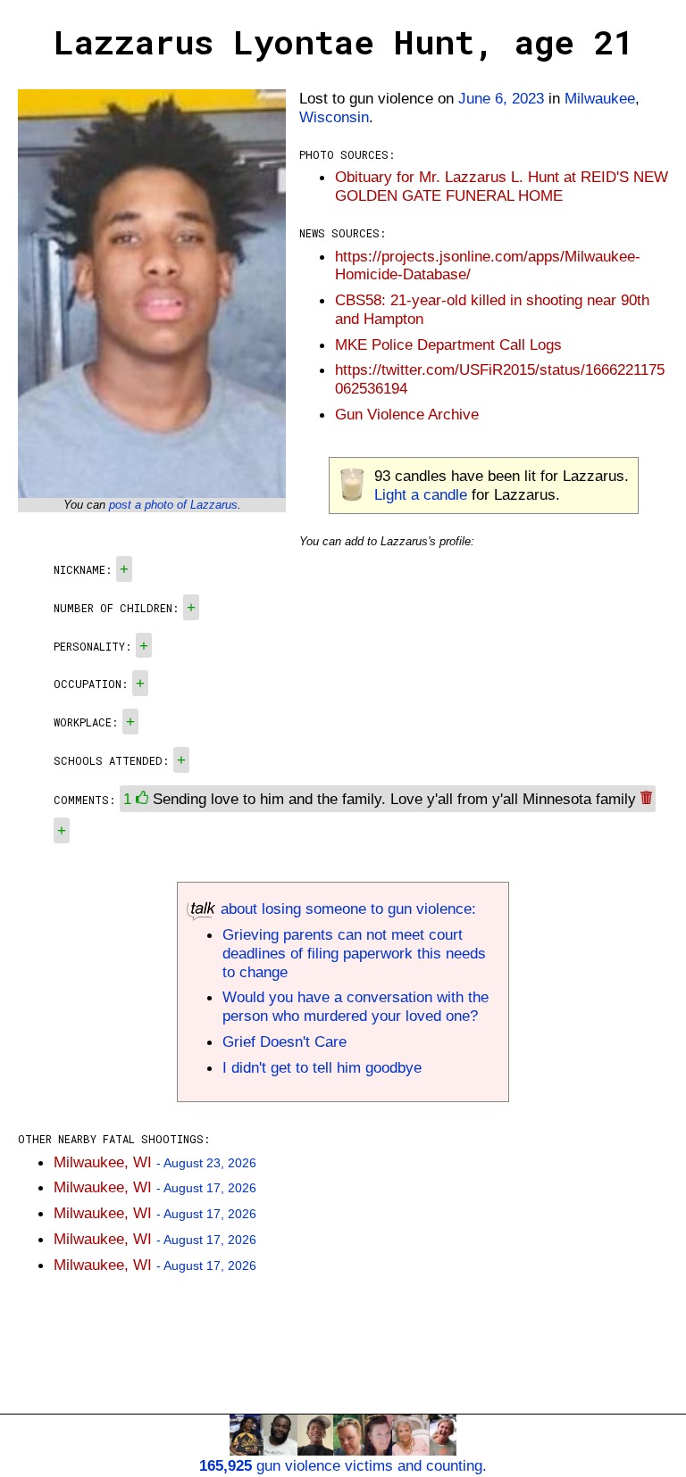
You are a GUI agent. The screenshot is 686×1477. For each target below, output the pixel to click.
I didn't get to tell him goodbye (322, 1067)
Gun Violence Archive (407, 414)
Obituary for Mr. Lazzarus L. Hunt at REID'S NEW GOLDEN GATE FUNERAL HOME (501, 186)
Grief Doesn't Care (284, 1041)
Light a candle (420, 494)
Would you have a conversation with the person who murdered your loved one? (355, 1006)
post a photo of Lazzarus (173, 504)
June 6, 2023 (501, 98)
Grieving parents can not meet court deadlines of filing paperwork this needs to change (354, 953)
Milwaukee (600, 98)
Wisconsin (334, 117)
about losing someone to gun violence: (346, 908)
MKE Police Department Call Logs (448, 344)
